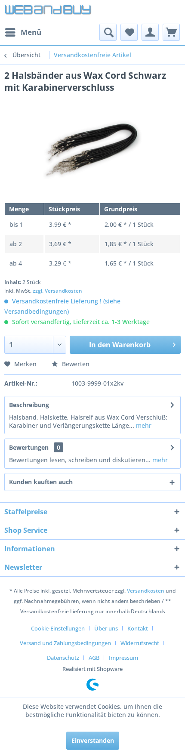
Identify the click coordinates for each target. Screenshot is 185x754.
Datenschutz (63, 657)
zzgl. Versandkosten (57, 290)
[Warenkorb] (171, 32)
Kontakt (137, 628)
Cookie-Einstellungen (58, 628)
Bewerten (74, 364)
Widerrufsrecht (139, 643)
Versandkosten (145, 590)
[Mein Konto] (150, 32)
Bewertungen (29, 447)
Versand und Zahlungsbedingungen (65, 643)
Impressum (123, 657)
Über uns (106, 628)
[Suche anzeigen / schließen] (108, 32)
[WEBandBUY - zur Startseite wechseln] (48, 11)
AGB (94, 657)
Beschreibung (29, 405)
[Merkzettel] (129, 32)
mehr (142, 425)
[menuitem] (23, 32)
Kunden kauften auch (41, 482)
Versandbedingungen (35, 311)
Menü (31, 32)
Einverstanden (92, 740)
